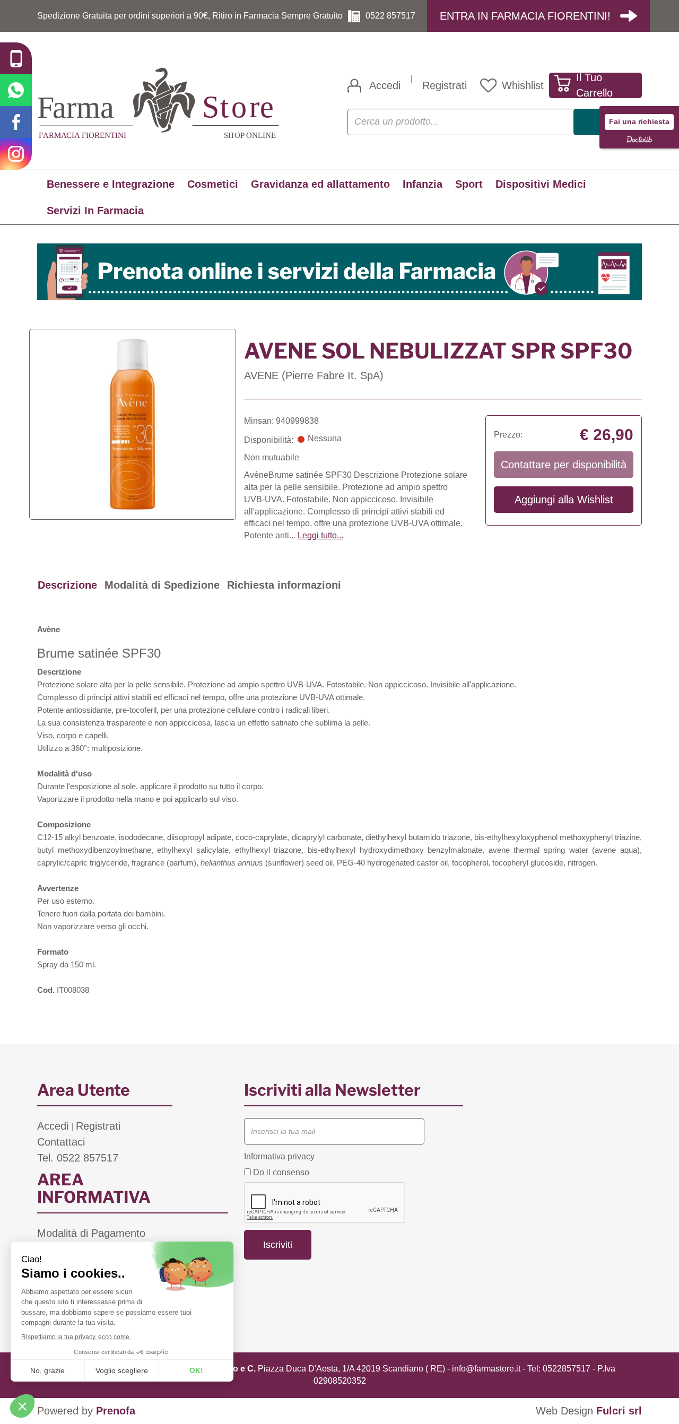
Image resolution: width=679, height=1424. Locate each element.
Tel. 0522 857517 (77, 1158)
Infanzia (422, 184)
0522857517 (566, 1368)
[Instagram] (16, 154)
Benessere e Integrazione (111, 184)
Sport (469, 184)
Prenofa (115, 1411)
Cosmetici (212, 184)
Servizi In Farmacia (95, 210)
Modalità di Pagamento (91, 1233)
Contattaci (61, 1142)
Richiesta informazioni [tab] (284, 585)
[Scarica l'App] (16, 58)
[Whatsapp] (16, 90)
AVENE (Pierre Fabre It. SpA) (314, 375)
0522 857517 (390, 15)
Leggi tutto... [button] (320, 535)
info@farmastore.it (486, 1368)
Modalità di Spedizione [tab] (162, 585)
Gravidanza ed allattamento (320, 184)
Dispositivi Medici (540, 184)
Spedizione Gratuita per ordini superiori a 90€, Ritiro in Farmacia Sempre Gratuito (190, 15)
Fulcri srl (619, 1411)
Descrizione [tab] (67, 585)
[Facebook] (16, 122)
